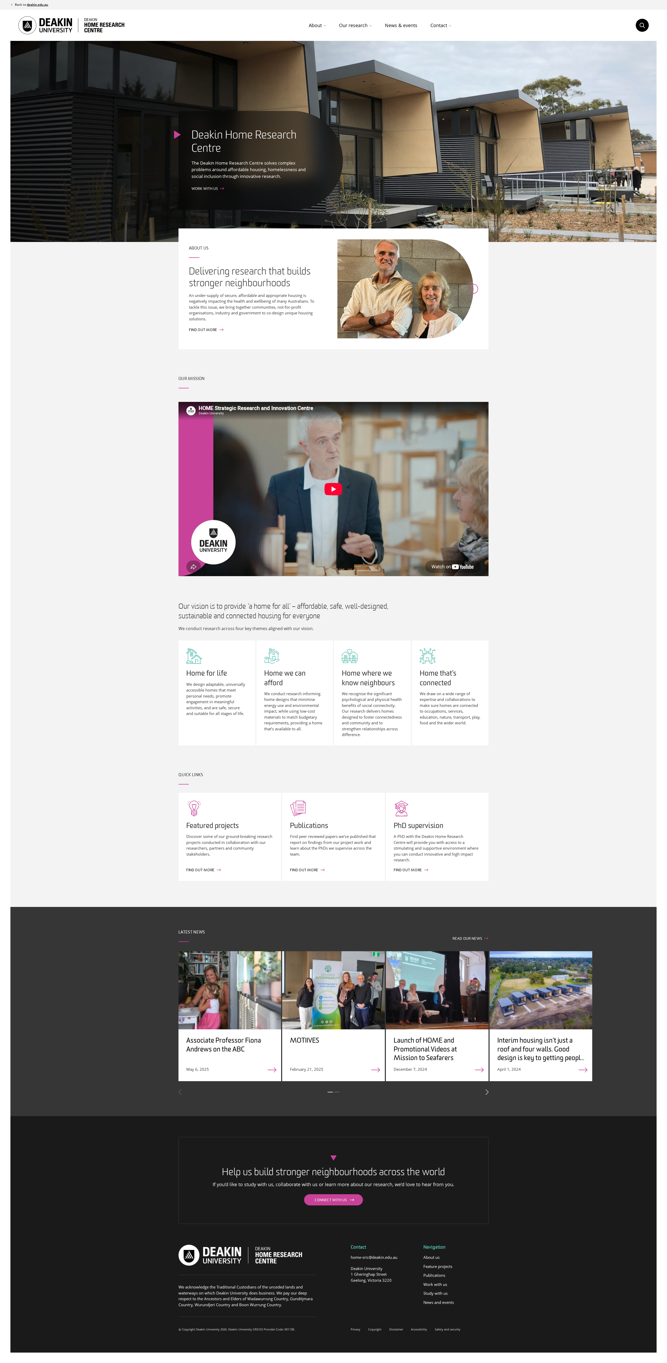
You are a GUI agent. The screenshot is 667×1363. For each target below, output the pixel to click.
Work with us (205, 189)
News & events (401, 25)
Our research (353, 25)
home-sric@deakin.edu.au (374, 1257)
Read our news (467, 939)
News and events (438, 1302)
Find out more (203, 330)
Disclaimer (396, 1329)
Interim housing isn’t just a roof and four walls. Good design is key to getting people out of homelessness (540, 1054)
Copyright (374, 1329)
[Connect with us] (354, 1291)
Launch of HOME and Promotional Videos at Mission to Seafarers (425, 1049)
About (315, 25)
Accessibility (419, 1329)
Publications (434, 1275)
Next (486, 1092)
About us (431, 1257)
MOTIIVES (304, 1040)
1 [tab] (330, 1092)
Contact (438, 25)
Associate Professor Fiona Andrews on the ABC (223, 1045)
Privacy (355, 1329)
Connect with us (331, 1200)
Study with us (435, 1293)
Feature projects (437, 1266)
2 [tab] (336, 1092)
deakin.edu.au (37, 4)
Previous (180, 1092)
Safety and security (447, 1329)
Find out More (200, 870)
